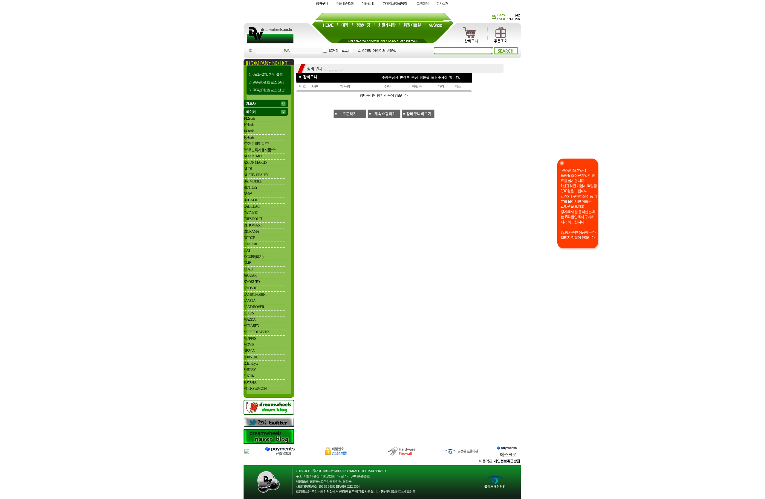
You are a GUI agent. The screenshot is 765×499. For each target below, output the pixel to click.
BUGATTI (250, 200)
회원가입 (364, 50)
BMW (248, 194)
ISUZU (248, 269)
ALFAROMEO (253, 156)
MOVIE (249, 345)
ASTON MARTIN (255, 162)
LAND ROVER (254, 307)
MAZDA (249, 319)
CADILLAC (251, 206)
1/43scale (249, 131)
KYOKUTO (252, 282)
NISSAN (249, 351)
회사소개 (442, 3)
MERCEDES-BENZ (256, 332)
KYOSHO (250, 288)
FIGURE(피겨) (253, 257)
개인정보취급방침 (395, 3)
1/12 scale (249, 118)
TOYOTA (250, 382)
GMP (247, 263)
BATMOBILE (252, 181)
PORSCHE (251, 357)
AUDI (248, 169)
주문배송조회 (345, 3)
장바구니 (322, 3)
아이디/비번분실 (384, 50)
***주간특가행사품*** (260, 150)
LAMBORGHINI (255, 294)
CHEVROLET (253, 219)
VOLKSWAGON (255, 389)
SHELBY (250, 370)
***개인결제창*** (256, 144)
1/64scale (249, 137)
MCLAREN (251, 326)
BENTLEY (251, 187)
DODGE (249, 238)
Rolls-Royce (251, 363)
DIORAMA (251, 231)
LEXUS (249, 313)
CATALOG (251, 213)
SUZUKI (249, 376)
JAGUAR (250, 275)
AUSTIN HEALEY (256, 175)
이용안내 (368, 3)
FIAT (247, 250)
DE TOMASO (253, 225)
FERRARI (250, 244)
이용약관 (485, 461)
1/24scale (249, 125)
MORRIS (250, 338)
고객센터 (423, 3)
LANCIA (249, 301)
